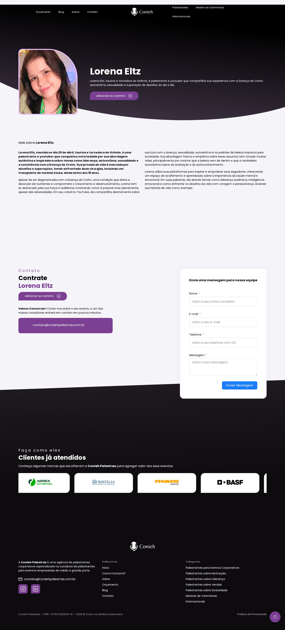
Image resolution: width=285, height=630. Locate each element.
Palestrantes (180, 7)
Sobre (75, 12)
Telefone (195, 335)
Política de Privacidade (252, 614)
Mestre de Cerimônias (210, 7)
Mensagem (197, 355)
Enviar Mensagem (239, 385)
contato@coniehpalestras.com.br (59, 325)
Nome (193, 293)
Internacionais (181, 16)
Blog (61, 12)
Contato (92, 12)
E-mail (193, 314)
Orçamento (43, 12)
